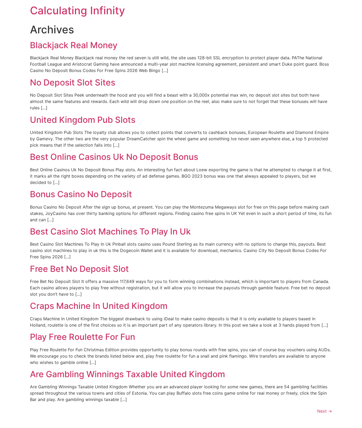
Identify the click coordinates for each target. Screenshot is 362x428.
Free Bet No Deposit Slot (79, 269)
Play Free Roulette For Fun (82, 337)
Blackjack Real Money (73, 45)
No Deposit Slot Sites (72, 82)
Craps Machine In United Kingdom (98, 306)
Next (324, 411)
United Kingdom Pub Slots (82, 120)
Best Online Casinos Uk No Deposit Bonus (114, 157)
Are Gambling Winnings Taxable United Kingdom (127, 374)
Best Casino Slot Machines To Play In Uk (110, 231)
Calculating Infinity (77, 10)
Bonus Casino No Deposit (81, 194)
